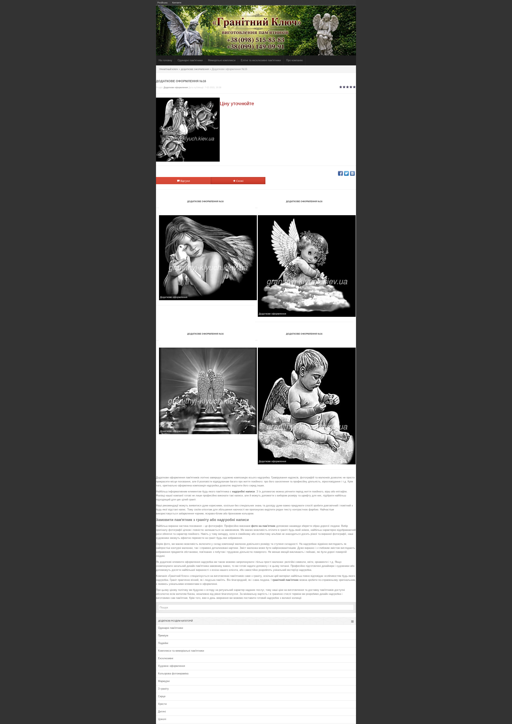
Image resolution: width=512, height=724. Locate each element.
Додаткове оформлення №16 (205, 201)
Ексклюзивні (165, 658)
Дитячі (162, 711)
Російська (162, 2)
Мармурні (164, 681)
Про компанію (294, 60)
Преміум (163, 635)
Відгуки (185, 181)
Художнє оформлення (171, 665)
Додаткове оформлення (176, 87)
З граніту (163, 688)
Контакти (176, 2)
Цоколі (162, 719)
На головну (165, 60)
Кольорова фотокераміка (173, 673)
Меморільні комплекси (221, 60)
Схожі (239, 181)
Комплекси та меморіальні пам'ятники (181, 650)
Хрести (162, 703)
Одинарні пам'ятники (190, 60)
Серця (161, 696)
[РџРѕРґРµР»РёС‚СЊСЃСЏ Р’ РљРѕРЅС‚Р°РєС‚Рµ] (352, 173)
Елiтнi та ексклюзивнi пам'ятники (261, 60)
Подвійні (163, 643)
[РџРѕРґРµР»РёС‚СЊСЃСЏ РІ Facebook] (340, 173)
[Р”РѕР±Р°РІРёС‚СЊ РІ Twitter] (346, 173)
